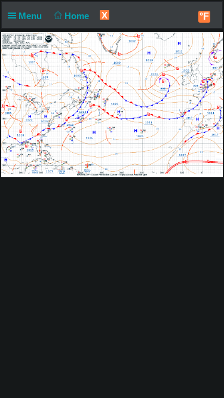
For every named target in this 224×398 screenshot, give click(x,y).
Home (78, 16)
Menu (31, 16)
